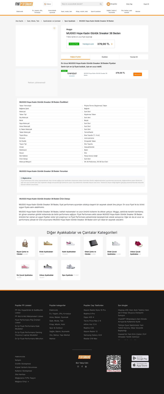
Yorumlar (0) (134, 57)
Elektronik (20, 11)
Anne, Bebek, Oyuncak (58, 317)
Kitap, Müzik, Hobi (57, 324)
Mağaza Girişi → (22, 381)
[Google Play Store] (140, 358)
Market (138, 11)
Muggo (69, 29)
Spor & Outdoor (56, 328)
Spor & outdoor (96, 11)
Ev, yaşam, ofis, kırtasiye (37, 11)
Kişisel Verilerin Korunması (26, 367)
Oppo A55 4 (89, 317)
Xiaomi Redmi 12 (91, 331)
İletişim (18, 360)
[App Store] (140, 365)
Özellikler (105, 57)
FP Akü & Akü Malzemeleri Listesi (29, 316)
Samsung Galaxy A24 (93, 335)
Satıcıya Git (137, 74)
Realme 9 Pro (89, 313)
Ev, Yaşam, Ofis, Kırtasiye (60, 313)
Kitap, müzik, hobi (82, 11)
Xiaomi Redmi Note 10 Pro (95, 310)
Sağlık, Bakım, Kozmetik (59, 331)
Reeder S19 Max (90, 338)
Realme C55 (89, 328)
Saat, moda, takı (66, 11)
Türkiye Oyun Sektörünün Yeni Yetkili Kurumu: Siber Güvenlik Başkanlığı (130, 328)
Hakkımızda (20, 356)
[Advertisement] (155, 51)
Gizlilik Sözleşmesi (23, 364)
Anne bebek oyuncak (52, 11)
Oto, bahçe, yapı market (126, 11)
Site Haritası (20, 374)
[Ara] (100, 4)
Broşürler (113, 4)
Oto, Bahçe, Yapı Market (59, 335)
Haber (48, 4)
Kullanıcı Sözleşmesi (23, 371)
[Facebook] (82, 366)
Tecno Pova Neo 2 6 (92, 321)
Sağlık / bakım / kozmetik (112, 11)
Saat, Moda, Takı (56, 321)
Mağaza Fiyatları (75, 57)
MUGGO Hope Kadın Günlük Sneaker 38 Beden (95, 74)
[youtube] (86, 366)
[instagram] (78, 366)
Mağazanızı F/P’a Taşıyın (25, 378)
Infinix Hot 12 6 (90, 324)
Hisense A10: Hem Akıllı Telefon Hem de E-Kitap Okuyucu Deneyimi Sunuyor (133, 312)
